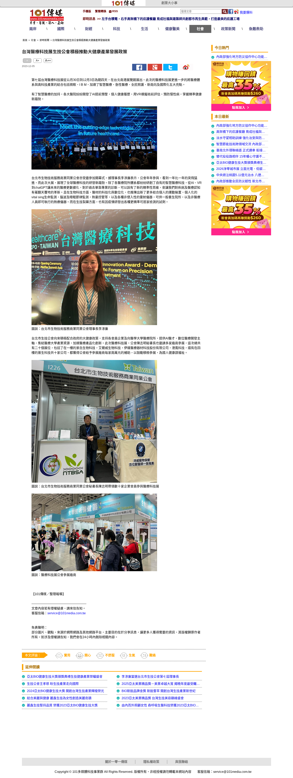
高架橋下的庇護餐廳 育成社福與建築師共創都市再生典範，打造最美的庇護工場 (241, 131)
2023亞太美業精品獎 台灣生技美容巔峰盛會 (153, 698)
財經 (88, 29)
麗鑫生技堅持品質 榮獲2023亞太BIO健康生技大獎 (62, 705)
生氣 (132, 655)
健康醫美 (172, 29)
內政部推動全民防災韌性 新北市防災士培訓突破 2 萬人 (241, 181)
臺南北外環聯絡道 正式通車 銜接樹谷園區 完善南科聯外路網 (241, 150)
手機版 (87, 11)
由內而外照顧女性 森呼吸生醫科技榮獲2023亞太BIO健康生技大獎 (161, 705)
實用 (67, 655)
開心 (88, 655)
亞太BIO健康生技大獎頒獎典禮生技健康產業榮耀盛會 (64, 676)
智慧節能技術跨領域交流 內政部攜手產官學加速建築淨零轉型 (241, 144)
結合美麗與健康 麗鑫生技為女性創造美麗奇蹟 (59, 698)
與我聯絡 (181, 761)
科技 (116, 29)
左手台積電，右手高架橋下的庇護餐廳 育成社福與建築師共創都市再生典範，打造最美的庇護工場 (171, 19)
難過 (152, 655)
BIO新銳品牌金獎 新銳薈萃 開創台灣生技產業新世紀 (159, 691)
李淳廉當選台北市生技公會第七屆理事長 (150, 676)
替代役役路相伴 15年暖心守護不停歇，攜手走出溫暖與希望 (241, 156)
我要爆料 (246, 12)
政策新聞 (228, 29)
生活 (144, 29)
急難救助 (256, 29)
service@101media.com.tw (66, 613)
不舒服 (110, 655)
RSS (115, 11)
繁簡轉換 (100, 11)
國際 (60, 29)
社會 (200, 29)
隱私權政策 (151, 761)
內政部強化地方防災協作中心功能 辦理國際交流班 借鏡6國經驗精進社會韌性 (241, 56)
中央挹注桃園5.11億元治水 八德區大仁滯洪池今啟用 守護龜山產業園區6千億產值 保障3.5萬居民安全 (241, 175)
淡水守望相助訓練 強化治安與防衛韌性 (241, 138)
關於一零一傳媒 (116, 761)
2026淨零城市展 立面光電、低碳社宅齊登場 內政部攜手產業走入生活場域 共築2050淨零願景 (241, 169)
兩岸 (32, 29)
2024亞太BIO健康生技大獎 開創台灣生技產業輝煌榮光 (65, 691)
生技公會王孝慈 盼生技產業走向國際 (53, 683)
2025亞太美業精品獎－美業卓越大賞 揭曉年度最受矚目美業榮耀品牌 (161, 683)
